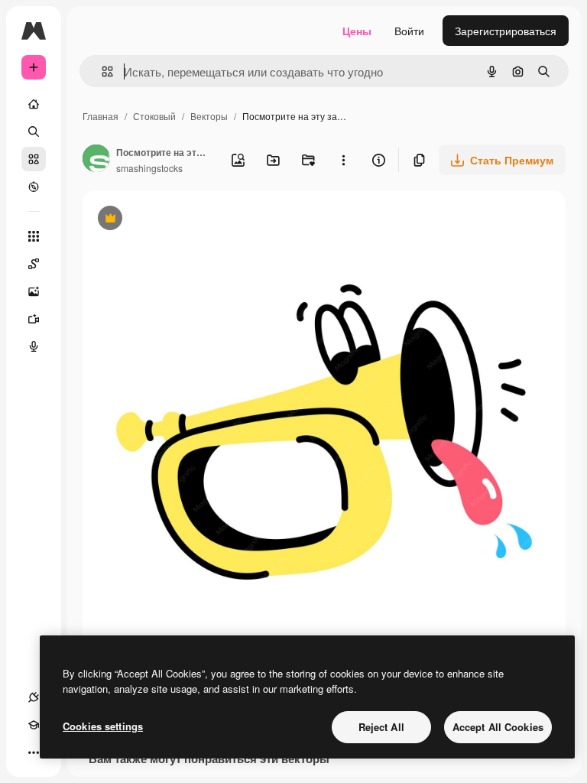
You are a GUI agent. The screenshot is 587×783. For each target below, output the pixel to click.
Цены (356, 30)
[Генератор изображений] (33, 291)
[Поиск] (33, 131)
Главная (100, 115)
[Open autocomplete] (101, 71)
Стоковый (154, 115)
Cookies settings (103, 726)
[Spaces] (33, 264)
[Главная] (33, 104)
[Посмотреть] (33, 186)
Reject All (381, 727)
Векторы (209, 115)
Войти (409, 30)
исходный (185, 220)
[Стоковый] (33, 159)
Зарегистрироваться (505, 30)
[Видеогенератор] (33, 319)
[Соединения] (33, 697)
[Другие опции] (343, 160)
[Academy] (33, 725)
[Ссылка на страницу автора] (96, 160)
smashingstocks (149, 167)
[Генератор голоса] (33, 346)
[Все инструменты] (33, 236)
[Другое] (33, 752)
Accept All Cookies (497, 727)
